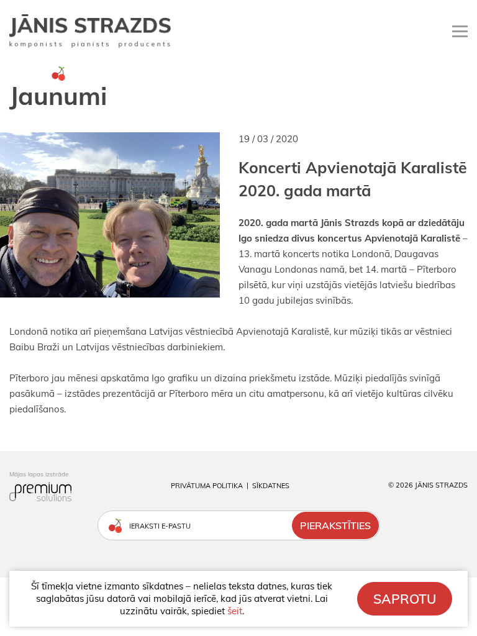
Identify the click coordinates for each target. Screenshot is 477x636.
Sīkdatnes (270, 485)
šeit (234, 611)
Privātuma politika (207, 485)
